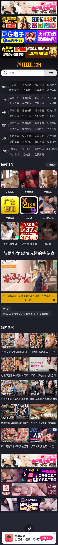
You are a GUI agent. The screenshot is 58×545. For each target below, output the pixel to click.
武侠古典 (51, 136)
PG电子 (14, 84)
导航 (4, 151)
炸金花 (26, 90)
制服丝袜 (14, 115)
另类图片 (51, 128)
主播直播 (39, 103)
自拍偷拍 (26, 97)
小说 (4, 138)
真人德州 (26, 84)
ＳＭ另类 (51, 103)
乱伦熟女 (39, 115)
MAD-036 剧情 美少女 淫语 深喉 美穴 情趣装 (25, 313)
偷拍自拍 (26, 110)
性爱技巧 (51, 141)
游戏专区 (51, 84)
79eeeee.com (29, 65)
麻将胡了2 (14, 90)
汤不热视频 (51, 148)
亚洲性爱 (14, 110)
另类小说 (26, 141)
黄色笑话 (39, 141)
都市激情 (14, 136)
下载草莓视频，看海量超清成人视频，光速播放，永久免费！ (29, 298)
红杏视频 (14, 154)
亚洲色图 (26, 123)
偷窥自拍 (14, 123)
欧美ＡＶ (39, 97)
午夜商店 (26, 148)
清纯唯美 (26, 128)
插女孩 (14, 148)
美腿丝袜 (14, 128)
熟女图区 (39, 128)
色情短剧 (39, 154)
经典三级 (26, 115)
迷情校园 (14, 141)
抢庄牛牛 (51, 90)
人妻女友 (39, 136)
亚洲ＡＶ (14, 97)
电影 (4, 112)
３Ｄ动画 (51, 97)
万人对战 (39, 84)
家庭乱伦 (26, 136)
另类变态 (51, 115)
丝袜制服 (26, 103)
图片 (4, 125)
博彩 (4, 87)
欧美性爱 (51, 110)
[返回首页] (54, 538)
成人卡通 (39, 110)
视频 (4, 100)
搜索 (50, 72)
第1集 (6, 308)
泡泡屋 (26, 154)
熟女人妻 (14, 103)
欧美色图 (39, 123)
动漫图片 (51, 123)
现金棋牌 (39, 90)
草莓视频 (39, 148)
